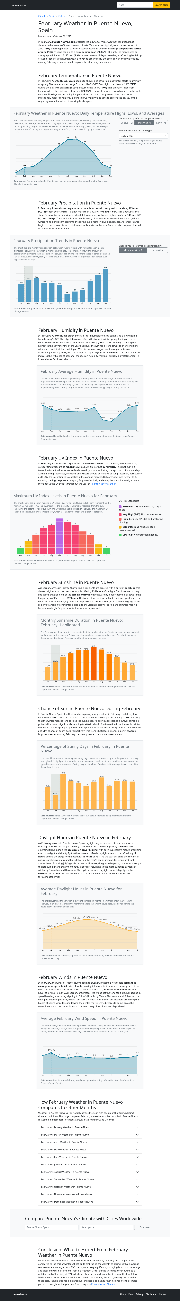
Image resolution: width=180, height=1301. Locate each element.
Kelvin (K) (161, 122)
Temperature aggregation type (135, 130)
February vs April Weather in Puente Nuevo (64, 1142)
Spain (52, 16)
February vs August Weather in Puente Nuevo (65, 1171)
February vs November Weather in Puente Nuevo (67, 1194)
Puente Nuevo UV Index (103, 483)
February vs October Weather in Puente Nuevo (66, 1186)
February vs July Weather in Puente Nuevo (63, 1164)
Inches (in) (157, 250)
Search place (161, 4)
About (123, 1294)
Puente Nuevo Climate (103, 1284)
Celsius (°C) (127, 122)
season (19, 5)
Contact (163, 1294)
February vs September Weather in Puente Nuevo (67, 1179)
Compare (144, 1227)
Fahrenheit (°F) (144, 122)
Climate (42, 16)
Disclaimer (151, 1294)
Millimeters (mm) (133, 250)
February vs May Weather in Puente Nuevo (63, 1149)
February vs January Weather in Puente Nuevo (65, 1127)
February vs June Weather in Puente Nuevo (64, 1157)
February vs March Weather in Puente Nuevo (65, 1134)
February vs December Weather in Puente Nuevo (67, 1201)
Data (130, 1294)
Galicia (61, 16)
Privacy (139, 1294)
